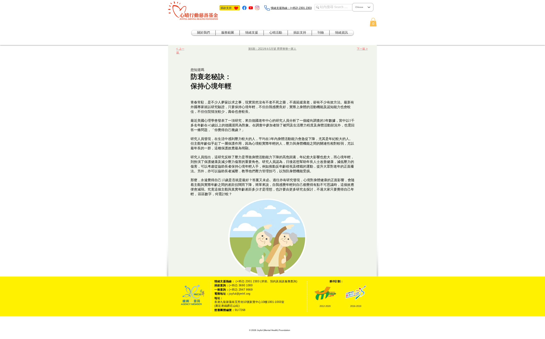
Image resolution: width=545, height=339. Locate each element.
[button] (373, 22)
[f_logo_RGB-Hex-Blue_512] (244, 8)
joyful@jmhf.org (239, 293)
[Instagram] (257, 8)
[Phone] (267, 8)
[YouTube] (251, 8)
